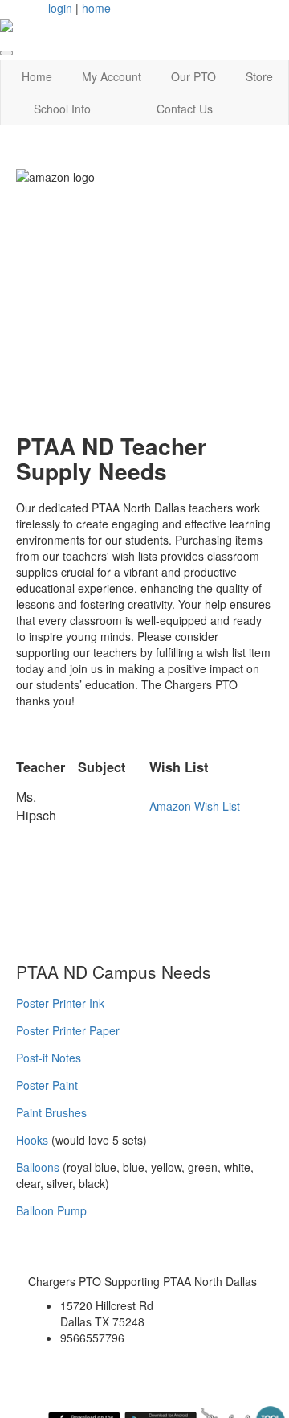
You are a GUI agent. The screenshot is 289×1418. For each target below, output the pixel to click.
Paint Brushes (51, 1112)
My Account (111, 76)
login (60, 8)
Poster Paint (47, 1085)
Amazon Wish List (194, 806)
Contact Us (185, 109)
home (96, 8)
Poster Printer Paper (68, 1030)
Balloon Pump (51, 1210)
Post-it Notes (48, 1058)
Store (259, 76)
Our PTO (193, 76)
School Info (62, 109)
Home (37, 76)
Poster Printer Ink (60, 1003)
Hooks (32, 1140)
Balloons (37, 1167)
